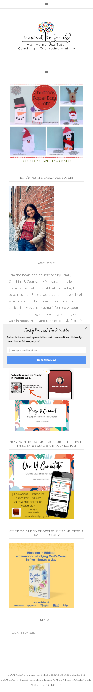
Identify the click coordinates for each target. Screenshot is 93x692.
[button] (46, 330)
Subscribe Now (46, 360)
